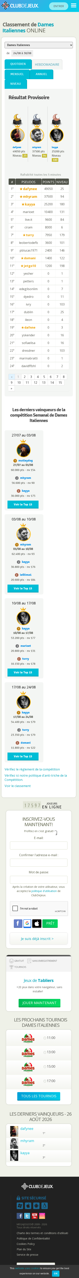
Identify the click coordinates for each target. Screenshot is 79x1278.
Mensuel (17, 74)
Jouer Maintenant (39, 1002)
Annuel (41, 74)
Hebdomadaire (47, 64)
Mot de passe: (39, 872)
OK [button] (56, 1273)
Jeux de (38, 980)
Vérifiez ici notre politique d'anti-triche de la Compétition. (36, 777)
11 (27, 382)
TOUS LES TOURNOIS (38, 1096)
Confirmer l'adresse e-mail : (38, 855)
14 (52, 382)
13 (43, 382)
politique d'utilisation (44, 891)
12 (35, 382)
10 (19, 382)
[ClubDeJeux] (74, 5)
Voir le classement (18, 786)
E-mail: (38, 838)
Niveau (15, 84)
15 (60, 382)
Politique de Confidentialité (33, 1238)
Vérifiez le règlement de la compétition (32, 769)
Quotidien (18, 64)
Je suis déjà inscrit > (37, 938)
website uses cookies (27, 1268)
